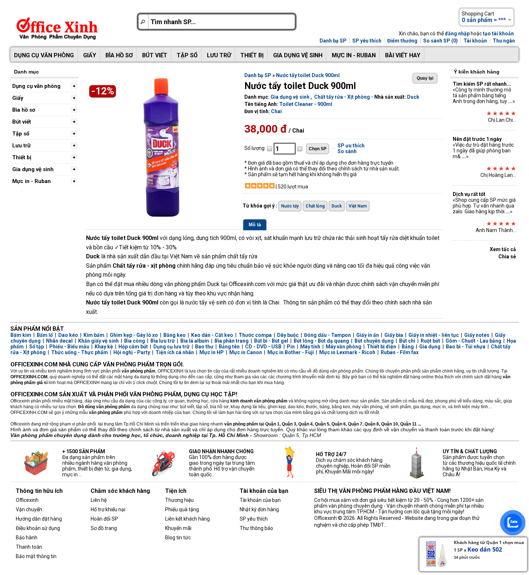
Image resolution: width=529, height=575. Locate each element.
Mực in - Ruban (354, 55)
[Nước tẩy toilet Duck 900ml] (162, 216)
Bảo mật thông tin (36, 556)
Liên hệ (99, 500)
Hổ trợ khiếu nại (108, 509)
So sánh (347, 151)
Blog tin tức (178, 537)
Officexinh (27, 500)
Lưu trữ (219, 55)
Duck (413, 97)
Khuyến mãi (178, 528)
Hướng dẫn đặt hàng (39, 519)
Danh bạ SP (333, 41)
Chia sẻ (507, 256)
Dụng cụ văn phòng (44, 55)
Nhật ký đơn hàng (259, 509)
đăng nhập (457, 33)
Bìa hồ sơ (119, 55)
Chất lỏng (315, 206)
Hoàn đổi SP (104, 519)
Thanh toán (29, 547)
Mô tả (255, 224)
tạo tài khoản (498, 33)
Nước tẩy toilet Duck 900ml (308, 75)
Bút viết (154, 55)
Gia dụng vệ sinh (297, 55)
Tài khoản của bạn (260, 500)
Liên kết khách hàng (187, 519)
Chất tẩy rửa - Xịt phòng (342, 97)
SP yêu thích (366, 41)
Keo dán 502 (484, 549)
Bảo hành (26, 537)
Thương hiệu (179, 500)
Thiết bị (252, 55)
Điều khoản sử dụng (38, 528)
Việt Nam (358, 206)
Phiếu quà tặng (182, 509)
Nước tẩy (290, 206)
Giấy (89, 55)
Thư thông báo (256, 528)
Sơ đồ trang (104, 528)
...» (511, 101)
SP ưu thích (351, 145)
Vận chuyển (29, 509)
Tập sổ (187, 55)
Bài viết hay (402, 55)
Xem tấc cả (503, 249)
